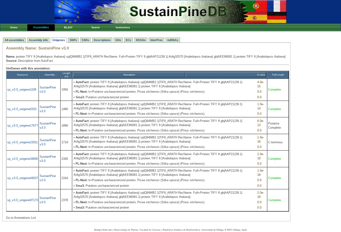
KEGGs (141, 40)
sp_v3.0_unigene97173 (22, 200)
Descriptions (102, 40)
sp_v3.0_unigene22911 (22, 142)
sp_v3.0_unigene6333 (21, 109)
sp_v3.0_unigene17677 (22, 125)
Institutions (123, 27)
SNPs (73, 40)
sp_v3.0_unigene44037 (22, 178)
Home (13, 27)
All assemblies (14, 40)
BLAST (68, 27)
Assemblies (41, 27)
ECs (128, 40)
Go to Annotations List (21, 217)
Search (95, 27)
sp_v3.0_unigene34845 (22, 158)
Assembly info (38, 40)
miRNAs (172, 40)
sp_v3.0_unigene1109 (21, 89)
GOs (118, 40)
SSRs (85, 40)
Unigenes (58, 40)
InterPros (156, 40)
